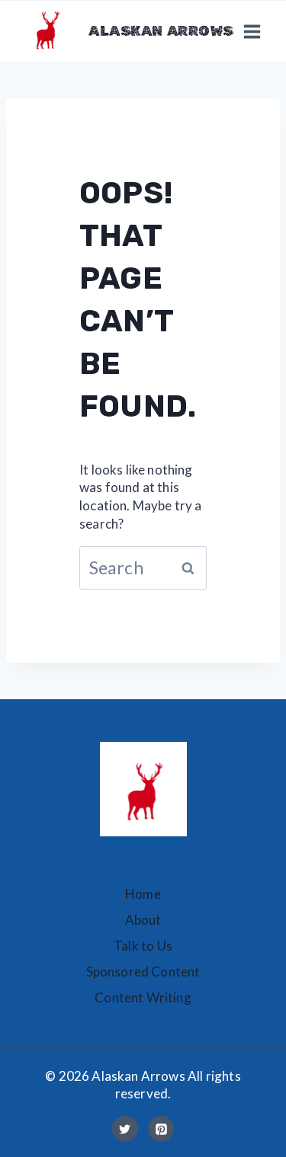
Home (143, 894)
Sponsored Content (143, 972)
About (143, 920)
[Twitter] (125, 1129)
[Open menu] (252, 31)
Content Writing (143, 997)
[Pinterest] (161, 1129)
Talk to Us (143, 946)
